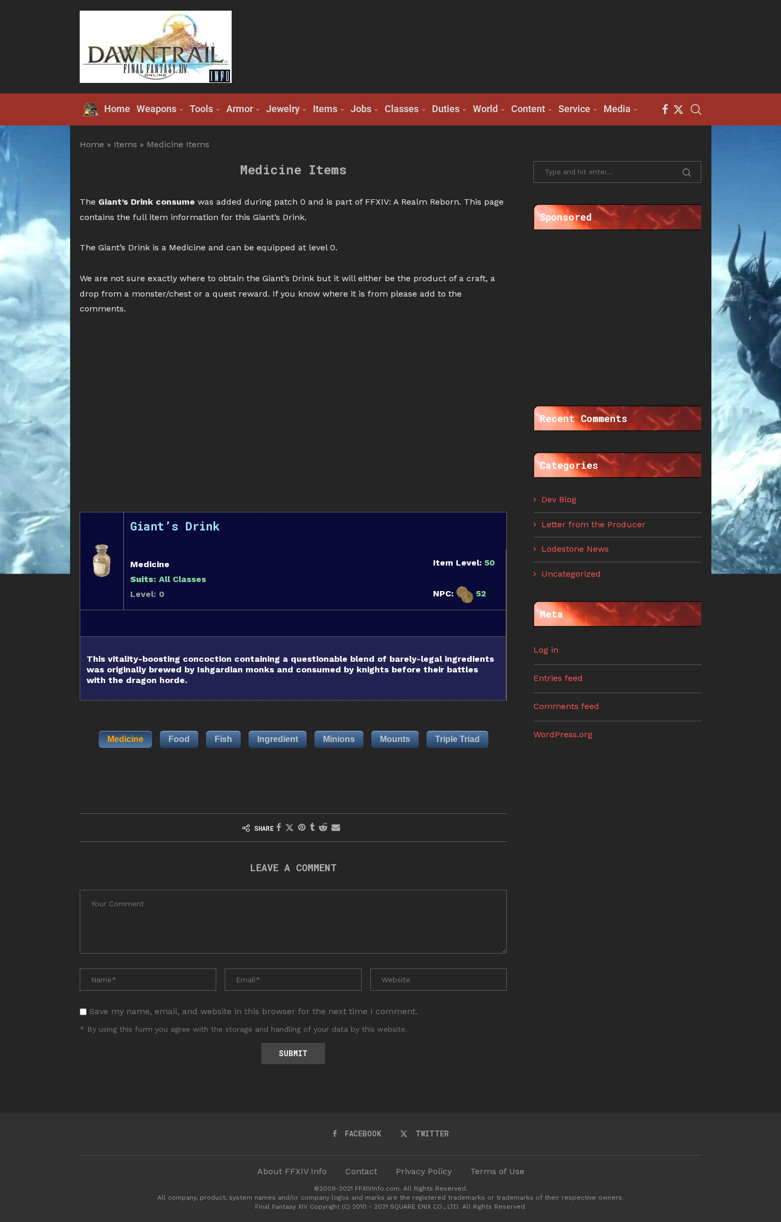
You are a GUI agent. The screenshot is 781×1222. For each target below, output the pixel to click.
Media (617, 108)
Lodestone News (575, 549)
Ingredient (277, 739)
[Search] (696, 109)
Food (179, 739)
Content (528, 108)
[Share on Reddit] (323, 827)
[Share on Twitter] (289, 827)
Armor (239, 108)
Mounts (395, 739)
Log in (545, 650)
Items (325, 108)
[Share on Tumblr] (312, 827)
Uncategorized (571, 574)
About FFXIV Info (292, 1171)
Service (574, 108)
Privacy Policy (424, 1171)
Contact (361, 1171)
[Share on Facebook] (278, 827)
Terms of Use (497, 1171)
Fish (223, 739)
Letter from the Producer (593, 524)
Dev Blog (558, 499)
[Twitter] (678, 109)
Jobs (361, 108)
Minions (339, 739)
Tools (201, 108)
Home (92, 144)
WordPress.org (562, 734)
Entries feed (558, 678)
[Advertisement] (508, 46)
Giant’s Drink (175, 526)
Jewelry (283, 108)
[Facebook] (665, 109)
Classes (402, 108)
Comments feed (566, 706)
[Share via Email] (336, 827)
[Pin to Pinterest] (301, 827)
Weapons (156, 108)
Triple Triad (457, 739)
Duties (446, 108)
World (485, 108)
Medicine (125, 739)
